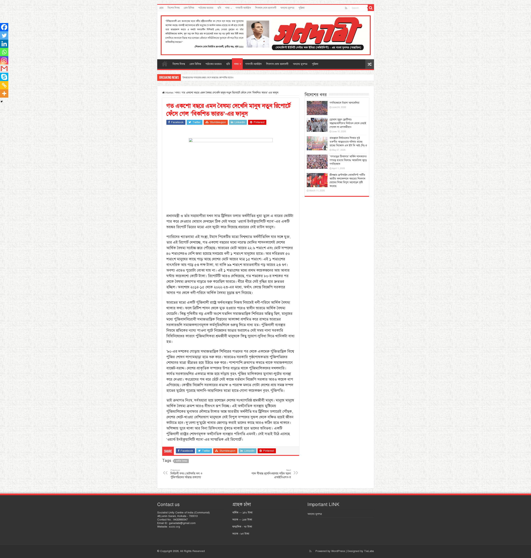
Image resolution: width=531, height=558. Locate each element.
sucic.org (174, 526)
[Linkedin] (4, 44)
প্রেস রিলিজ (189, 7)
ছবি (219, 7)
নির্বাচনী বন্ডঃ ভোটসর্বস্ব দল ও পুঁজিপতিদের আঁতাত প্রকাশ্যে (186, 474)
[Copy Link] (4, 85)
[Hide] (1, 101)
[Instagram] (4, 60)
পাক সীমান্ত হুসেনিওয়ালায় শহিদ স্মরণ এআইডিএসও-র (271, 474)
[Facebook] (4, 27)
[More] (4, 93)
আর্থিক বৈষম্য (181, 461)
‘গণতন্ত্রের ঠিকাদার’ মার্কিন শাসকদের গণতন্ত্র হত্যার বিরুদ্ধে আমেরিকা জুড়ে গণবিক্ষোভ (348, 160)
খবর (227, 7)
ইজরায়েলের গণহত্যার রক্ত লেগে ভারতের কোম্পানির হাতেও (208, 77)
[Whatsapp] (4, 52)
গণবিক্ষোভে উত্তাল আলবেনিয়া (344, 102)
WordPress (338, 551)
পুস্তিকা (301, 7)
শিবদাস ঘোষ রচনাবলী (265, 7)
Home (169, 92)
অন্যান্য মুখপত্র (287, 7)
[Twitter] (4, 35)
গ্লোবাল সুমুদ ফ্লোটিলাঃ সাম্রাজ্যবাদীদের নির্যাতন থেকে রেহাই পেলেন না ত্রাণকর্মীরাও (348, 123)
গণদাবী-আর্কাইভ (243, 7)
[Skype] (4, 77)
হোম (161, 7)
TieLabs (369, 551)
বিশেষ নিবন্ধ (174, 7)
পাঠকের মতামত (205, 7)
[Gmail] (4, 68)
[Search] (371, 8)
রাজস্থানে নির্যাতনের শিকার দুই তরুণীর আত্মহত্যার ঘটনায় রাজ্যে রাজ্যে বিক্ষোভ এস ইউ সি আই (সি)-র (348, 141)
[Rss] (346, 8)
